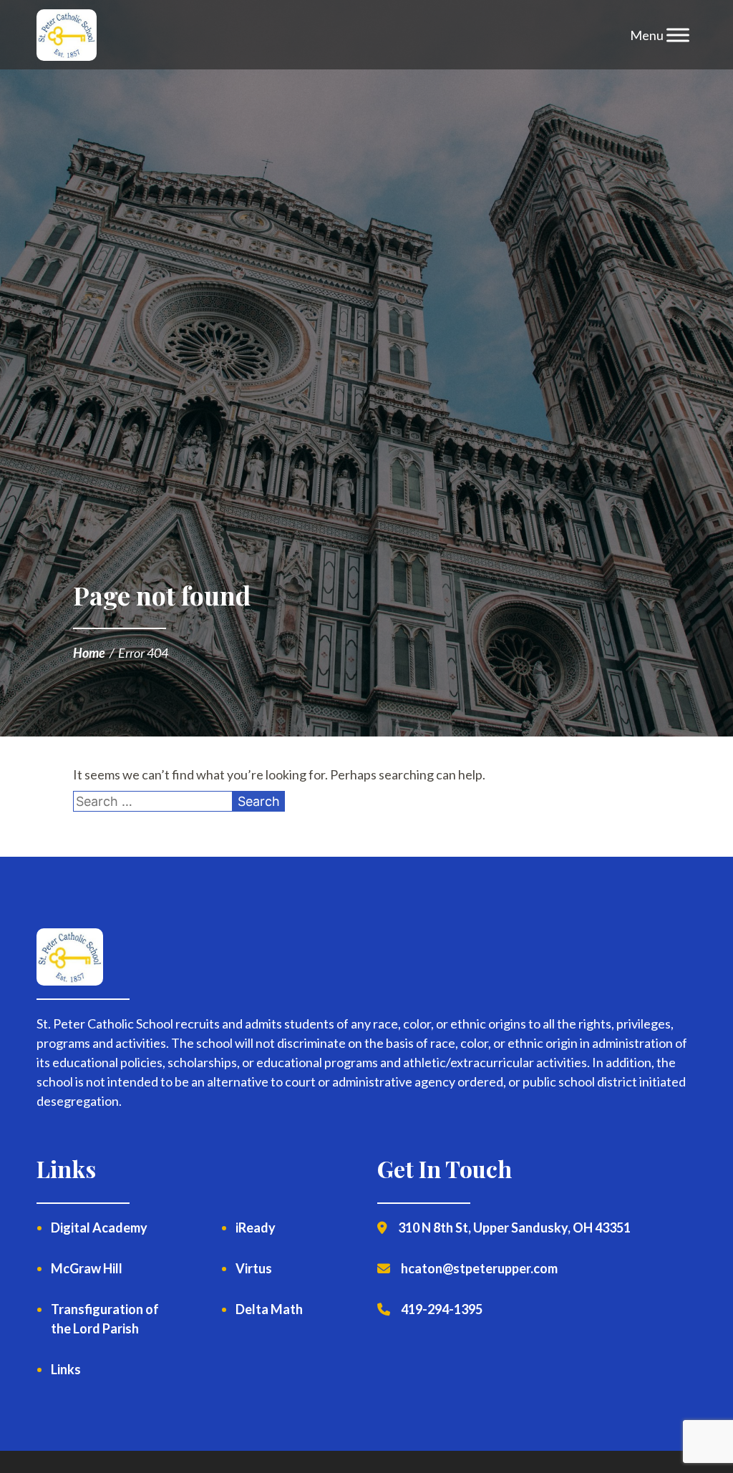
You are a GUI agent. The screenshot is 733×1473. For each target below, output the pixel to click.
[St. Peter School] (66, 35)
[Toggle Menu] (677, 35)
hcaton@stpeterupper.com (479, 1268)
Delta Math (269, 1309)
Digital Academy (99, 1227)
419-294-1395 (441, 1309)
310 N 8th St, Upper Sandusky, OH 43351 (514, 1227)
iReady (256, 1227)
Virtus (254, 1268)
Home (89, 653)
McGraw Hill (86, 1268)
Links (66, 1369)
